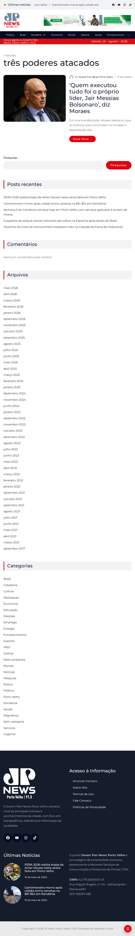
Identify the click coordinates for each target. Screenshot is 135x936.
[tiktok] (130, 5)
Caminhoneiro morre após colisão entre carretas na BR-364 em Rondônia (55, 203)
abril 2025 (10, 368)
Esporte (9, 641)
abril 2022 (10, 468)
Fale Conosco (82, 800)
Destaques (11, 597)
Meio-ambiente (14, 659)
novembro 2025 (15, 325)
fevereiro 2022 (13, 480)
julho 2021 (10, 517)
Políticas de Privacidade (89, 807)
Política (9, 690)
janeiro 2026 (12, 312)
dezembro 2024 (15, 393)
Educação (10, 610)
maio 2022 (11, 461)
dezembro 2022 (14, 418)
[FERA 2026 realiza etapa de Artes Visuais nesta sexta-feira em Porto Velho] (12, 872)
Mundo (9, 666)
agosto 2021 (12, 511)
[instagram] (124, 5)
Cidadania (10, 585)
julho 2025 (11, 350)
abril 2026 (10, 294)
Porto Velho (12, 697)
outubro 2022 (13, 430)
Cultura (9, 591)
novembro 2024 (15, 399)
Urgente (9, 734)
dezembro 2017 (14, 548)
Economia (11, 603)
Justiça (8, 653)
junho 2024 (12, 406)
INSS (7, 647)
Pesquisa (10, 678)
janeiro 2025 (12, 387)
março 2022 (12, 474)
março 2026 (12, 300)
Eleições (9, 616)
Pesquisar (11, 157)
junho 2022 (11, 455)
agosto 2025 (12, 344)
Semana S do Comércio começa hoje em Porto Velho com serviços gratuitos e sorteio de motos (65, 212)
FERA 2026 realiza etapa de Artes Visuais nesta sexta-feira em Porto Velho (55, 197)
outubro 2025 (13, 331)
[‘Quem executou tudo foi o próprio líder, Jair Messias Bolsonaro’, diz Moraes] (35, 98)
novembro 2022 (15, 424)
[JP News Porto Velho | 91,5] (12, 20)
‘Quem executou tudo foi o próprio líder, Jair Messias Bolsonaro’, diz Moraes (94, 98)
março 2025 (12, 375)
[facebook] (113, 5)
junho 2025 (11, 356)
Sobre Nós (80, 787)
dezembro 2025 (14, 319)
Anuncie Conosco (85, 781)
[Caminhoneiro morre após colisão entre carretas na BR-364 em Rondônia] (12, 895)
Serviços (9, 728)
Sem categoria (14, 721)
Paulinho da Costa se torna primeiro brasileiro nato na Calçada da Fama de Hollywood (63, 227)
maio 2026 (11, 288)
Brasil (7, 579)
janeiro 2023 (12, 412)
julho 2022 (11, 449)
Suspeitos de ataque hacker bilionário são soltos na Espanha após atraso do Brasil (60, 220)
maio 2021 (10, 530)
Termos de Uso (83, 794)
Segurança (11, 715)
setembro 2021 (14, 505)
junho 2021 (11, 523)
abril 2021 (10, 536)
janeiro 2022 (12, 486)
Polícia (8, 684)
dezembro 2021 (14, 492)
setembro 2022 (14, 437)
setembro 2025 (14, 337)
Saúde (8, 709)
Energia (9, 628)
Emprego (10, 622)
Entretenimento (15, 635)
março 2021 (11, 542)
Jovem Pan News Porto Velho (96, 77)
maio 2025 (11, 362)
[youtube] (119, 5)
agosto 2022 (12, 443)
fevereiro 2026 (13, 306)
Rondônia (10, 703)
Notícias (9, 672)
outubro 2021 (13, 499)
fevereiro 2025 (13, 381)
